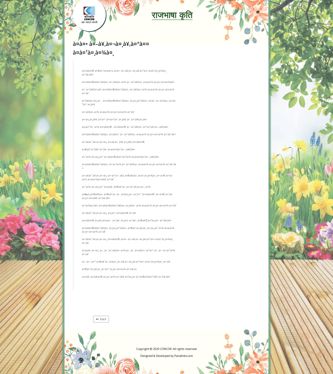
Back (102, 319)
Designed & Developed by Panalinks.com (166, 356)
